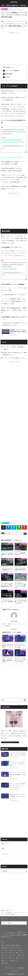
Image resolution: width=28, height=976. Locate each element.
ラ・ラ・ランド (6, 960)
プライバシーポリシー (16, 934)
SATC (19, 945)
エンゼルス (12, 947)
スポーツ (23, 950)
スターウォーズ (14, 950)
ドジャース (5, 953)
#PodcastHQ (18, 139)
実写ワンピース (15, 960)
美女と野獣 (5, 963)
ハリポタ (12, 953)
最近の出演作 (8, 73)
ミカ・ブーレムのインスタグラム (10, 157)
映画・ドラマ (4, 9)
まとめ (6, 77)
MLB (14, 945)
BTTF (8, 945)
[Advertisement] (14, 48)
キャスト (20, 947)
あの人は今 (13, 523)
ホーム (3, 5)
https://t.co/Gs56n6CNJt (8, 139)
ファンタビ (21, 955)
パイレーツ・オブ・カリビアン (9, 955)
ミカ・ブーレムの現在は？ (12, 70)
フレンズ (12, 958)
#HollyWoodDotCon (20, 131)
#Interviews (5, 142)
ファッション (5, 854)
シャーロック (6, 950)
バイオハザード (20, 953)
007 (4, 945)
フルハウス (5, 958)
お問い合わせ (21, 968)
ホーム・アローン (21, 958)
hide (12, 67)
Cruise (4, 182)
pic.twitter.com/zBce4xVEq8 (16, 142)
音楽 (2, 848)
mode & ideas (11, 974)
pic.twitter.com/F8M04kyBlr (9, 268)
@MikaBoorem (17, 129)
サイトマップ (14, 971)
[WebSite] (14, 629)
